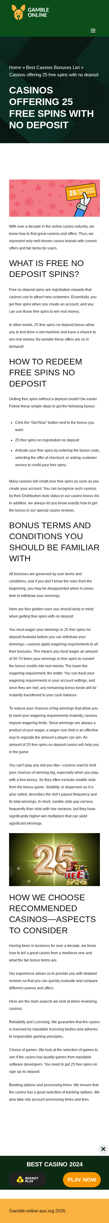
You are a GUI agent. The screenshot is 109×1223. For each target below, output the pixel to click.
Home (15, 67)
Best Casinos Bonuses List (53, 67)
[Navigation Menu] (93, 30)
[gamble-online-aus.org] (30, 12)
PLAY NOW (82, 1180)
